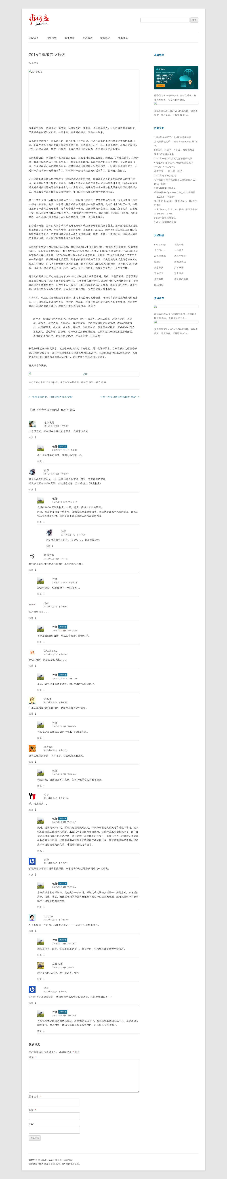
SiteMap (68, 1160)
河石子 (48, 698)
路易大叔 (49, 554)
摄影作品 (123, 37)
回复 (31, 437)
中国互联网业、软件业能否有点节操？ (51, 396)
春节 (98, 382)
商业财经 (69, 37)
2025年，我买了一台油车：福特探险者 (174, 150)
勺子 (46, 794)
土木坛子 (49, 746)
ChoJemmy (50, 650)
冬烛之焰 (49, 422)
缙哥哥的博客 (181, 279)
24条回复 (33, 63)
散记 (91, 382)
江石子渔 (178, 267)
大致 (46, 859)
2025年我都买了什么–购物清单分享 (172, 137)
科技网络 (52, 37)
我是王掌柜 (180, 256)
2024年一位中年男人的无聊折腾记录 (173, 158)
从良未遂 (57, 964)
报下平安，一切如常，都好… (169, 171)
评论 (32, 1057)
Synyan (48, 916)
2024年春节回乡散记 (165, 175)
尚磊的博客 (160, 256)
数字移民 (158, 267)
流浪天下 (158, 273)
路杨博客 (158, 285)
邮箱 (32, 1110)
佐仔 (54, 446)
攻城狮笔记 (180, 261)
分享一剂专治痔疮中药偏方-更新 (119, 396)
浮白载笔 (178, 273)
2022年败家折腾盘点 (165, 218)
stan (46, 602)
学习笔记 (105, 37)
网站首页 (34, 37)
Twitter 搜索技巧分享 (165, 222)
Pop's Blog (160, 244)
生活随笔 (87, 37)
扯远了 (157, 261)
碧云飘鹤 (158, 279)
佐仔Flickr (159, 250)
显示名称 (35, 1096)
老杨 (46, 987)
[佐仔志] (39, 20)
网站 (31, 1123)
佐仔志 (58, 1160)
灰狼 (46, 470)
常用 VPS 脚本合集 (164, 154)
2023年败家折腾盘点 (165, 188)
